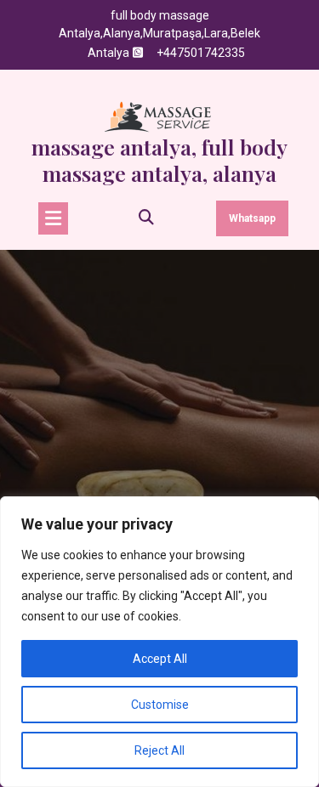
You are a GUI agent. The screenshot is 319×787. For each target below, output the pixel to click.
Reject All (159, 750)
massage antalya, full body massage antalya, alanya (159, 160)
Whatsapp (252, 218)
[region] (159, 641)
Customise (160, 704)
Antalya (108, 52)
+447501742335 (201, 52)
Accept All (160, 658)
